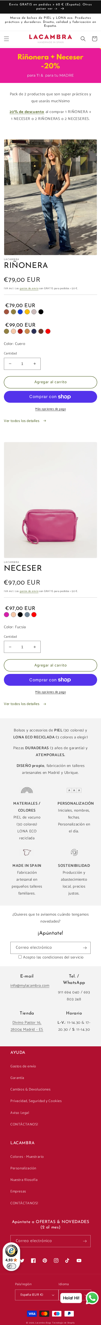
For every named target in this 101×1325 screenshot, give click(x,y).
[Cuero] (6, 311)
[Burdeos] (20, 331)
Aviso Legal (19, 1113)
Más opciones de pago (50, 409)
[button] (6, 38)
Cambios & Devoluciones (30, 1090)
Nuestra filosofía (24, 1180)
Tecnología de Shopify (63, 1322)
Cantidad (10, 353)
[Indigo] (20, 311)
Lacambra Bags (43, 1322)
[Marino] (34, 331)
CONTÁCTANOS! (24, 1124)
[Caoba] (41, 331)
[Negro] (41, 311)
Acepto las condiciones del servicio (53, 957)
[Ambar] (27, 311)
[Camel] (27, 331)
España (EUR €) (31, 1295)
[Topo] (34, 311)
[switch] (11, 1266)
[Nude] (13, 331)
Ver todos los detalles (22, 421)
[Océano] (27, 614)
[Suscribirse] (84, 948)
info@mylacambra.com (29, 985)
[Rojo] (48, 331)
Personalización (23, 1168)
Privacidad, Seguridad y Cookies (36, 1101)
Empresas (18, 1192)
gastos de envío (29, 288)
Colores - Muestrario (27, 1157)
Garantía (17, 1078)
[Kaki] (13, 311)
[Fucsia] (6, 614)
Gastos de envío (23, 1066)
